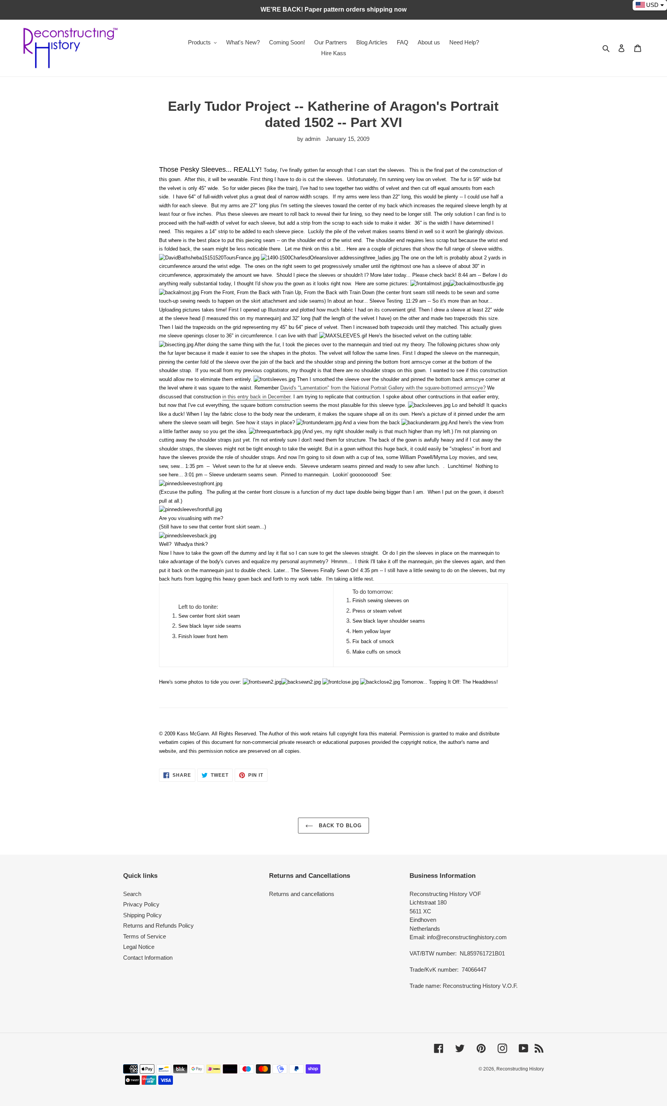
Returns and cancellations (301, 894)
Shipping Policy (142, 915)
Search (132, 894)
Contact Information (148, 957)
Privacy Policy (141, 904)
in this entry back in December (256, 397)
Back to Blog (339, 825)
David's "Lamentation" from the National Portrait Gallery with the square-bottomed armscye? (383, 388)
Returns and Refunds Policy (158, 925)
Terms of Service (144, 936)
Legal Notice (138, 946)
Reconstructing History (520, 1069)
